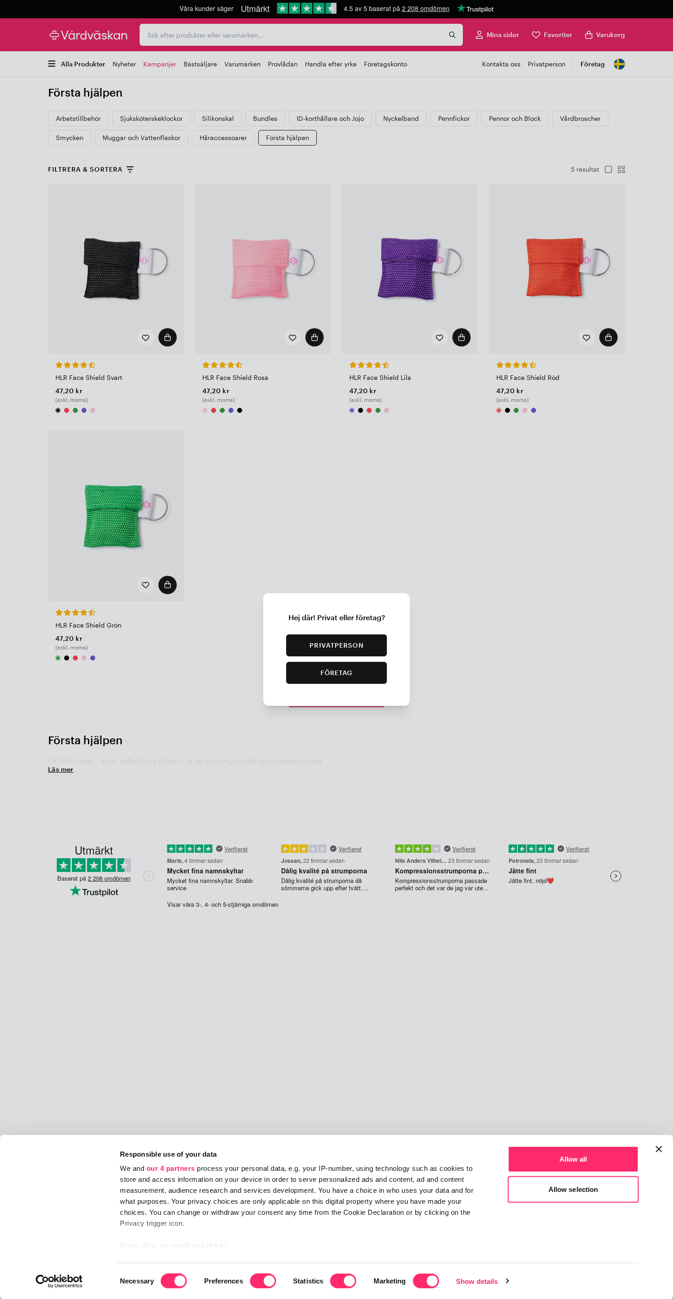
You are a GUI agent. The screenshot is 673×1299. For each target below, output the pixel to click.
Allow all (573, 1159)
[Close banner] (659, 1149)
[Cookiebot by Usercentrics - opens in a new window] (59, 1281)
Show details (477, 1281)
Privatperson (336, 645)
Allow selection (573, 1189)
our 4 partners (171, 1168)
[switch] (263, 1281)
